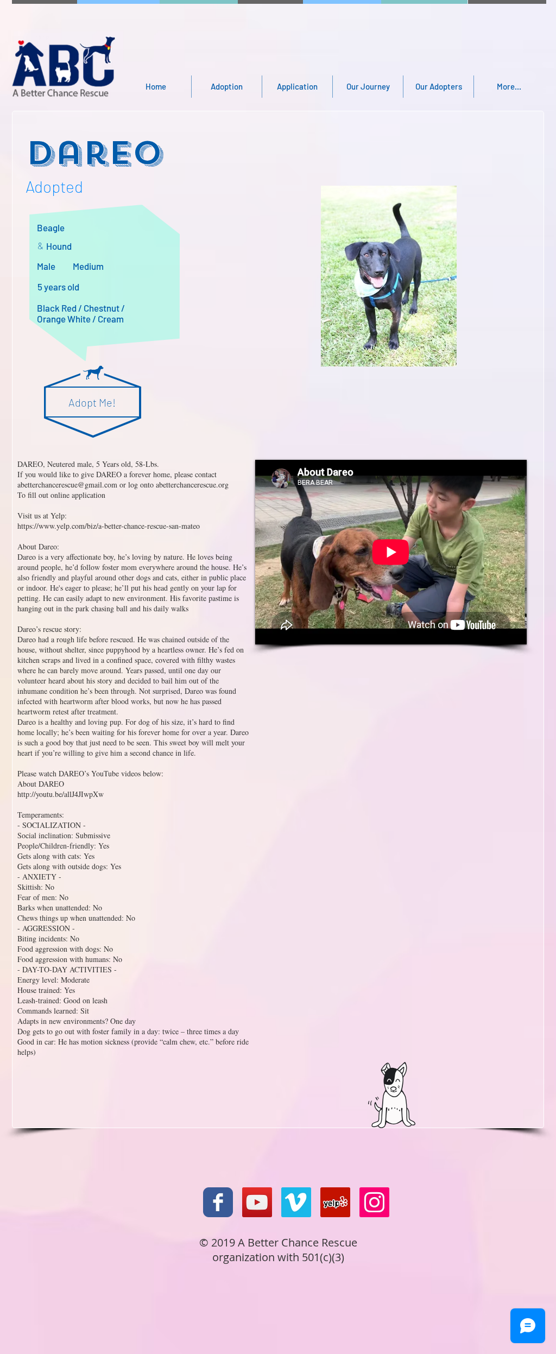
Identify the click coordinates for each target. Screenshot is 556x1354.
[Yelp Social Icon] (335, 1202)
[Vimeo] (296, 1202)
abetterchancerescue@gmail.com (67, 484)
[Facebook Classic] (218, 1202)
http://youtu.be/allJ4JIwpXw (60, 794)
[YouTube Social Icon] (257, 1202)
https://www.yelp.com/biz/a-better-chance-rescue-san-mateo (108, 526)
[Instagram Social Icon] (374, 1202)
